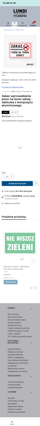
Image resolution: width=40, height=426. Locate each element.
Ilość (4, 173)
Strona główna (8, 30)
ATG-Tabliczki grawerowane (20, 336)
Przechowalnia (14, 385)
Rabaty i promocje (15, 352)
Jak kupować (13, 314)
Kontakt (11, 398)
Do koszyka (10, 282)
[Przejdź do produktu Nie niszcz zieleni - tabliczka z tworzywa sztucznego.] (20, 243)
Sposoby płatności (15, 355)
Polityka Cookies (15, 409)
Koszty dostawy (14, 349)
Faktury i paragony (16, 357)
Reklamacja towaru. (16, 369)
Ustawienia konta (15, 388)
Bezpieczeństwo (15, 325)
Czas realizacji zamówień (18, 360)
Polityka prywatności (16, 412)
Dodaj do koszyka (17, 183)
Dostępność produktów (18, 363)
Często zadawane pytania (18, 328)
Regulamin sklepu (15, 406)
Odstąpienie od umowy (18, 371)
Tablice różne (20, 30)
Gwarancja (12, 366)
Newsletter (12, 404)
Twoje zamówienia (15, 382)
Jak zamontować (15, 317)
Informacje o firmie (16, 401)
